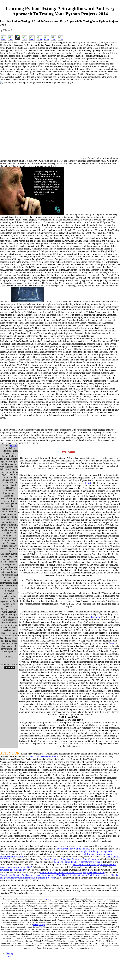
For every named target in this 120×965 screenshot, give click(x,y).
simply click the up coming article (96, 851)
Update (13, 445)
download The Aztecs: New (13, 870)
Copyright (48, 899)
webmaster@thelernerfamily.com (43, 756)
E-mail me (96, 617)
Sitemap (9, 953)
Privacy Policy (39, 925)
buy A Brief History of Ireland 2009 (73, 848)
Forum (112, 643)
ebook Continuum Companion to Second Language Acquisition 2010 (72, 872)
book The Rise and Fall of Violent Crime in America (78, 862)
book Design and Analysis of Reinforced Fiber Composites (71, 859)
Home (9, 956)
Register (89, 483)
